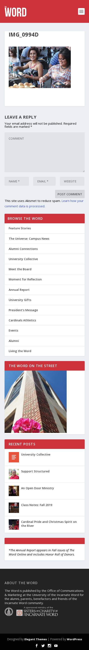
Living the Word (20, 351)
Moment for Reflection (25, 279)
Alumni (14, 341)
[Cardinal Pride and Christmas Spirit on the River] (14, 524)
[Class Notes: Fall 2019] (14, 508)
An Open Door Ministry (37, 488)
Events (13, 330)
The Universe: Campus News (29, 239)
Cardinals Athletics (22, 320)
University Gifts (20, 300)
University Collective (23, 259)
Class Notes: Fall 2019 (36, 505)
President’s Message (23, 310)
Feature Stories (20, 228)
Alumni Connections (23, 249)
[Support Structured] (14, 474)
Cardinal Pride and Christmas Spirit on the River (49, 523)
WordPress (74, 639)
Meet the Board (20, 269)
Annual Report (19, 290)
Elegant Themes (35, 639)
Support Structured (35, 471)
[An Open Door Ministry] (14, 491)
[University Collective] (14, 457)
